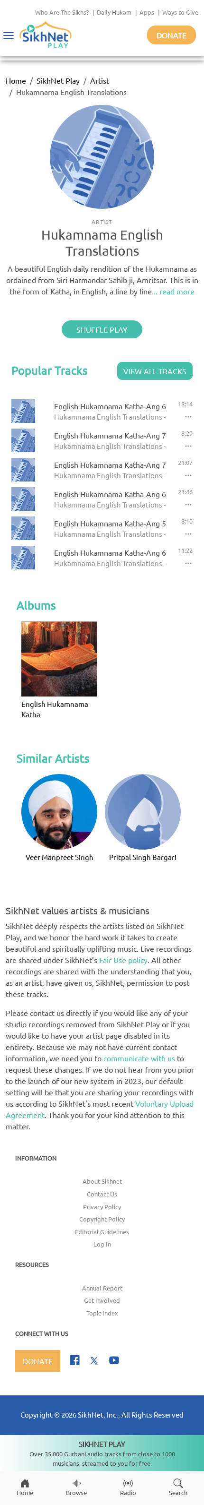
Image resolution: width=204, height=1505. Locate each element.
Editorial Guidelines (102, 1232)
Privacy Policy (102, 1207)
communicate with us (139, 1058)
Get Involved (102, 1300)
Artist (99, 80)
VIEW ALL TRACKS (154, 371)
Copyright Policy (102, 1219)
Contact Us (102, 1194)
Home (16, 80)
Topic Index (102, 1313)
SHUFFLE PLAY (102, 329)
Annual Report (102, 1288)
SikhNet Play (58, 80)
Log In (102, 1244)
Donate (171, 35)
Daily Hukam (114, 12)
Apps (146, 12)
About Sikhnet (102, 1181)
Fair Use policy (123, 959)
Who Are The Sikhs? (62, 12)
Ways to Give (180, 12)
